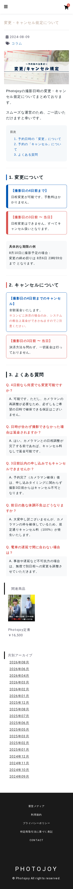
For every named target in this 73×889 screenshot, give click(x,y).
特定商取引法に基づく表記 (36, 831)
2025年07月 (19, 716)
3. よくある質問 (26, 154)
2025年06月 (19, 723)
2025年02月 (19, 743)
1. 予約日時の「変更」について (37, 139)
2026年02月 (19, 689)
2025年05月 (19, 729)
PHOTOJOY (36, 868)
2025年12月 (19, 703)
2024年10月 (19, 770)
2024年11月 (19, 763)
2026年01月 (19, 696)
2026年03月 (19, 682)
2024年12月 (19, 756)
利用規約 (36, 814)
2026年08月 (19, 662)
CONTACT (37, 840)
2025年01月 (19, 750)
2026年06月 (19, 669)
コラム (17, 43)
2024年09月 (19, 776)
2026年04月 (19, 676)
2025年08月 (19, 709)
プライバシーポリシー (36, 823)
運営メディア (36, 806)
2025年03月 (19, 736)
